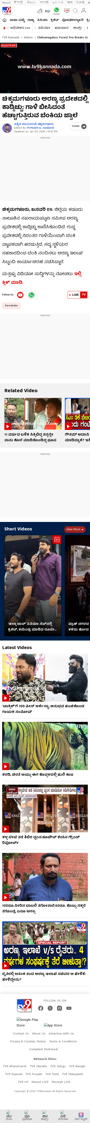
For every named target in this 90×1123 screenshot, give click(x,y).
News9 (6, 2)
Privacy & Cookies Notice (28, 1042)
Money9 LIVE (61, 1082)
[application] (45, 68)
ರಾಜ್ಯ (31, 20)
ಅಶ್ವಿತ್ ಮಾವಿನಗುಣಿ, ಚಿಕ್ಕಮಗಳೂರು (34, 124)
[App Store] (57, 1027)
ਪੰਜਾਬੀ (80, 2)
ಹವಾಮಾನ (62, 28)
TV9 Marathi (38, 1066)
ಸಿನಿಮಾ (42, 20)
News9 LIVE (39, 1082)
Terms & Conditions (63, 1042)
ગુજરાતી (57, 2)
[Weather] (39, 10)
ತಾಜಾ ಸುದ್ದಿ (17, 20)
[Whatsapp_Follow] (31, 295)
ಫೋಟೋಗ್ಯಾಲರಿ (72, 20)
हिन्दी (18, 2)
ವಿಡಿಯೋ (44, 28)
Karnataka (11, 305)
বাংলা (69, 2)
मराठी (44, 2)
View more (73, 529)
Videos (28, 37)
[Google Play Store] (30, 1023)
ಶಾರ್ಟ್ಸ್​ (77, 28)
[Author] (7, 128)
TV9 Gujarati (13, 1074)
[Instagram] (59, 1008)
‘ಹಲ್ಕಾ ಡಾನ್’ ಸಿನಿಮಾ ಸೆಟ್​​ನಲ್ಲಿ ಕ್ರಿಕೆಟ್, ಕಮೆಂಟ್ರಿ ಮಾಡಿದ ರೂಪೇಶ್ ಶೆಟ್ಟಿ (33, 627)
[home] (4, 20)
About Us (38, 1034)
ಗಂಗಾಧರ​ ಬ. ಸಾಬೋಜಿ (40, 128)
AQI (47, 11)
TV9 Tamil (52, 1074)
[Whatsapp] (55, 11)
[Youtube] (20, 295)
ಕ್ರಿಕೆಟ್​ (55, 20)
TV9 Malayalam (72, 1074)
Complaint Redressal (43, 1049)
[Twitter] (50, 1008)
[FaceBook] (40, 1008)
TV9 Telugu (58, 1066)
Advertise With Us (61, 1034)
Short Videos (18, 529)
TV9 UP (23, 1082)
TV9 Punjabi (33, 1074)
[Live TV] (66, 11)
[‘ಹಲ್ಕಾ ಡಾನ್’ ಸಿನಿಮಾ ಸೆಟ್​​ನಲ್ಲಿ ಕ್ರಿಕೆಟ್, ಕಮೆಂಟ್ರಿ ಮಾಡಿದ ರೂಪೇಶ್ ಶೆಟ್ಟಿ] (33, 585)
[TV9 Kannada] (6, 11)
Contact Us (21, 1034)
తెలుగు (31, 2)
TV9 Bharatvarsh (15, 1066)
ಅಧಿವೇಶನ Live (20, 28)
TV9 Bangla (77, 1066)
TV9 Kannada (10, 37)
